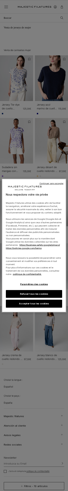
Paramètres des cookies (34, 284)
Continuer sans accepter (51, 183)
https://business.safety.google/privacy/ (39, 245)
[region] (34, 245)
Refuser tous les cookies (34, 293)
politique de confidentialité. (27, 274)
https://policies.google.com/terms (24, 248)
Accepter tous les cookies (34, 303)
